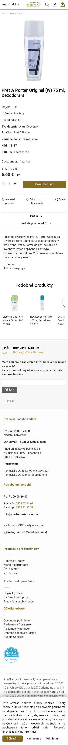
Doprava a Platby (14, 561)
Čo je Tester (11, 569)
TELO (4, 13)
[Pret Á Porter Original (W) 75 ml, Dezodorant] (34, 50)
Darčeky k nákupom (16, 597)
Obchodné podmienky (17, 620)
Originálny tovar (13, 593)
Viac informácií (27, 731)
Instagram (14, 532)
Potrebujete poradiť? (34, 223)
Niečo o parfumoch (16, 565)
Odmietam (53, 738)
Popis (34, 216)
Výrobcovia (11, 573)
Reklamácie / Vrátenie (17, 624)
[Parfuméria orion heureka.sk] (11, 654)
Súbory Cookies (13, 637)
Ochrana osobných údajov (20, 633)
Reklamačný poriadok (17, 628)
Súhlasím (12, 738)
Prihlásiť (9, 389)
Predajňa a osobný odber (19, 601)
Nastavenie (34, 738)
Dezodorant (16, 13)
